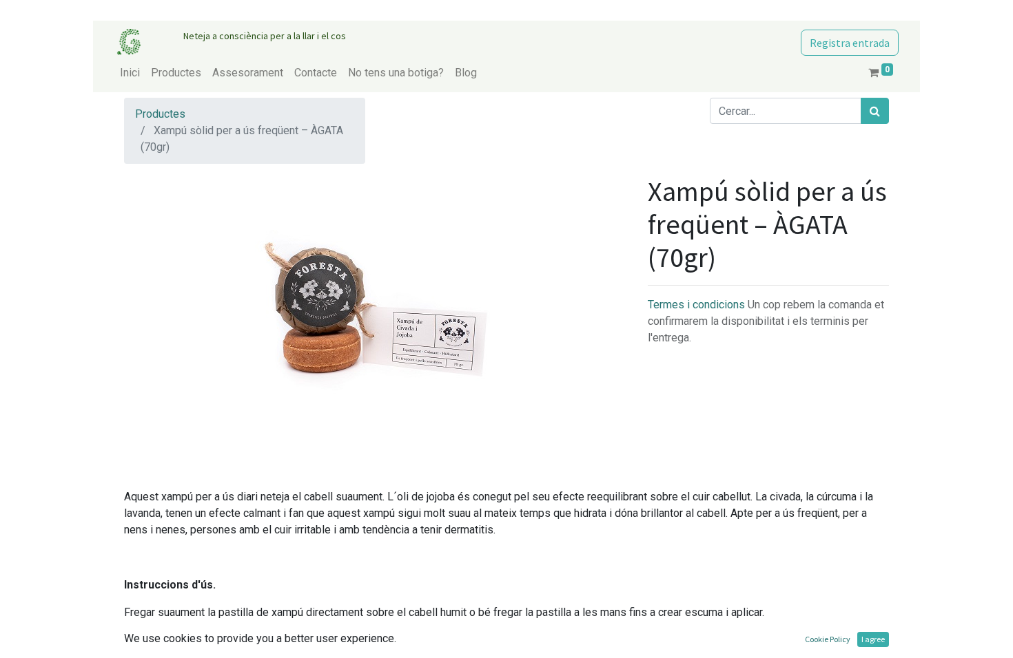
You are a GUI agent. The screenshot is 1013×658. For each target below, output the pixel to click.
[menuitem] (129, 73)
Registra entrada (850, 43)
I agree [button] (873, 639)
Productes (160, 113)
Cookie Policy (827, 639)
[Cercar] (875, 111)
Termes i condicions (698, 304)
